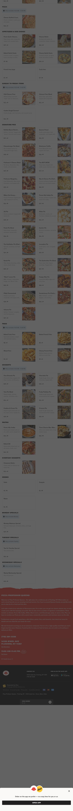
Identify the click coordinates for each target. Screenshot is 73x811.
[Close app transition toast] (69, 791)
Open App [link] (36, 803)
